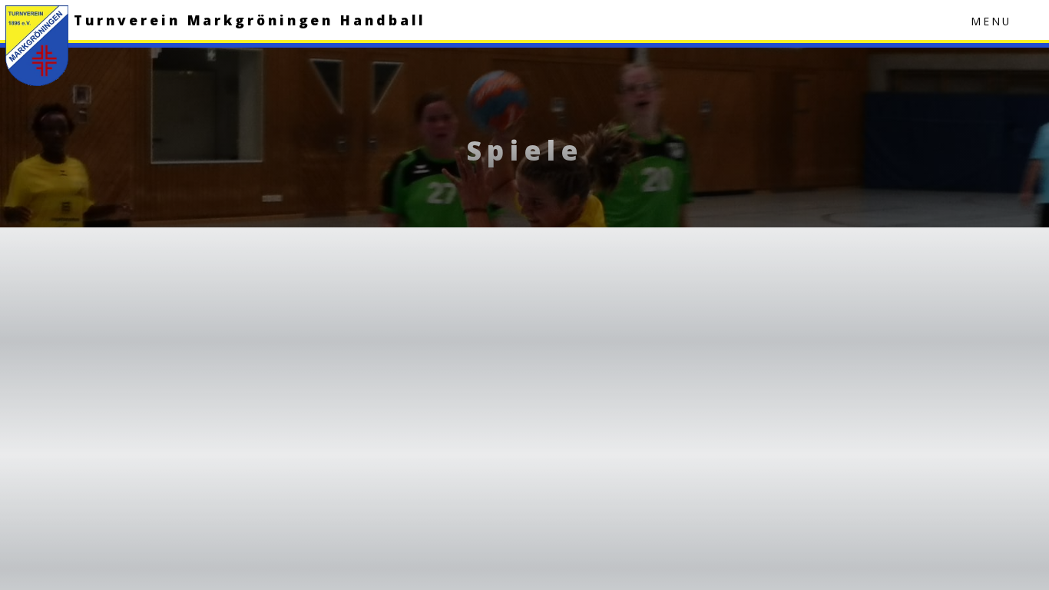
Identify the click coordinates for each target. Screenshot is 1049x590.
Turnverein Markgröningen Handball (250, 20)
